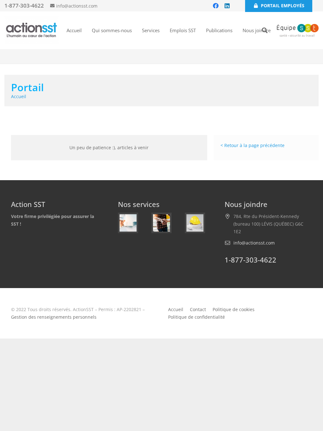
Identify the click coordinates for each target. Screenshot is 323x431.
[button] (164, 30)
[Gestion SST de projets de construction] (161, 223)
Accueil (175, 309)
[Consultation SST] (195, 223)
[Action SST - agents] (128, 223)
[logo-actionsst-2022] (31, 30)
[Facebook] (215, 5)
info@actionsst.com (254, 243)
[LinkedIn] (227, 5)
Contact (198, 309)
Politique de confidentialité (196, 317)
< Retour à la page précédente (252, 145)
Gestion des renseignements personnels (54, 317)
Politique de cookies (234, 309)
